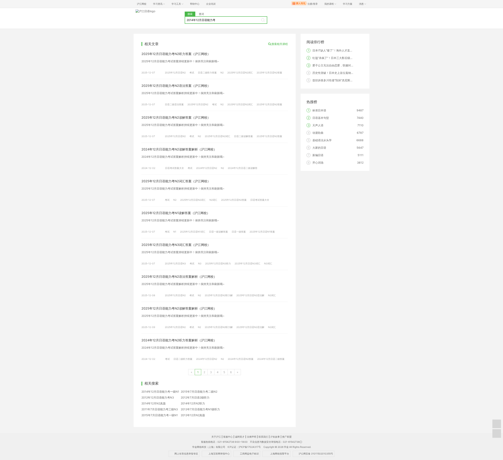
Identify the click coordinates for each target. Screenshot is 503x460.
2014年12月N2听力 (193, 403)
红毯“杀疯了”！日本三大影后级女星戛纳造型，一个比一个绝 (349, 58)
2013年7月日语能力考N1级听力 (200, 409)
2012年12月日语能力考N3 (157, 397)
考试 (191, 72)
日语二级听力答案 (207, 72)
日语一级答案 (239, 231)
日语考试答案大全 (174, 168)
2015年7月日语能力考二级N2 (199, 391)
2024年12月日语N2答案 (240, 358)
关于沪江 (216, 436)
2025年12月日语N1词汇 (192, 231)
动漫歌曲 (317, 132)
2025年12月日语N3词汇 (247, 263)
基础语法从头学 (322, 140)
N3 (199, 263)
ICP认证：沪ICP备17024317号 (244, 446)
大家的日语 (319, 147)
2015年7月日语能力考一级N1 (159, 415)
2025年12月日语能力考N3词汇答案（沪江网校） (175, 245)
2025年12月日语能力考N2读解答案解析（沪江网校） (179, 308)
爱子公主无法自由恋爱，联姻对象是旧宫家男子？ (342, 65)
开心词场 (317, 162)
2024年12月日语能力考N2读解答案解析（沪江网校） (179, 149)
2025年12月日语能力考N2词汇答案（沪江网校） (175, 181)
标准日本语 (319, 110)
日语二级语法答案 (174, 104)
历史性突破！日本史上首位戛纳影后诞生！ (338, 72)
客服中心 (228, 436)
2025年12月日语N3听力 (218, 263)
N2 (222, 72)
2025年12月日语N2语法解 (250, 295)
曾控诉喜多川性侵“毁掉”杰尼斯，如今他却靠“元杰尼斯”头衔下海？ (352, 80)
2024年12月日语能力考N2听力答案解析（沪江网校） (179, 340)
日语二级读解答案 (243, 136)
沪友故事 (275, 436)
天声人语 (317, 125)
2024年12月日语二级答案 (271, 358)
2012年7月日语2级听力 (195, 397)
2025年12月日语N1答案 (262, 231)
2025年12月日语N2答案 (269, 72)
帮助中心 (194, 3)
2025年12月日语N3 (175, 263)
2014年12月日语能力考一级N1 (160, 391)
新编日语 (317, 155)
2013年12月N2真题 (193, 415)
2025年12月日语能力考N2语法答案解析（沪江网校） (179, 277)
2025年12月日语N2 (175, 72)
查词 (201, 14)
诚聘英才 (239, 436)
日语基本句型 (320, 117)
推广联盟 (287, 436)
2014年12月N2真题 (153, 403)
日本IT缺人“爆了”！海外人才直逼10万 (335, 50)
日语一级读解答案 (218, 231)
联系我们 (263, 436)
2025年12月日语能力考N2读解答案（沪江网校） (175, 117)
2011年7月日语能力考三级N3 (159, 409)
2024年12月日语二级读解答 (242, 168)
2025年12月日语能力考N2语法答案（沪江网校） (175, 86)
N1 (174, 231)
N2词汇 (213, 199)
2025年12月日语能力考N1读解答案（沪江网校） (175, 213)
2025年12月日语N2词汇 (240, 72)
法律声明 (251, 436)
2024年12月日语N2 (206, 168)
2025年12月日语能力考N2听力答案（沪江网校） (175, 54)
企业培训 (211, 3)
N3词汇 (268, 263)
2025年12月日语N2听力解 (219, 295)
